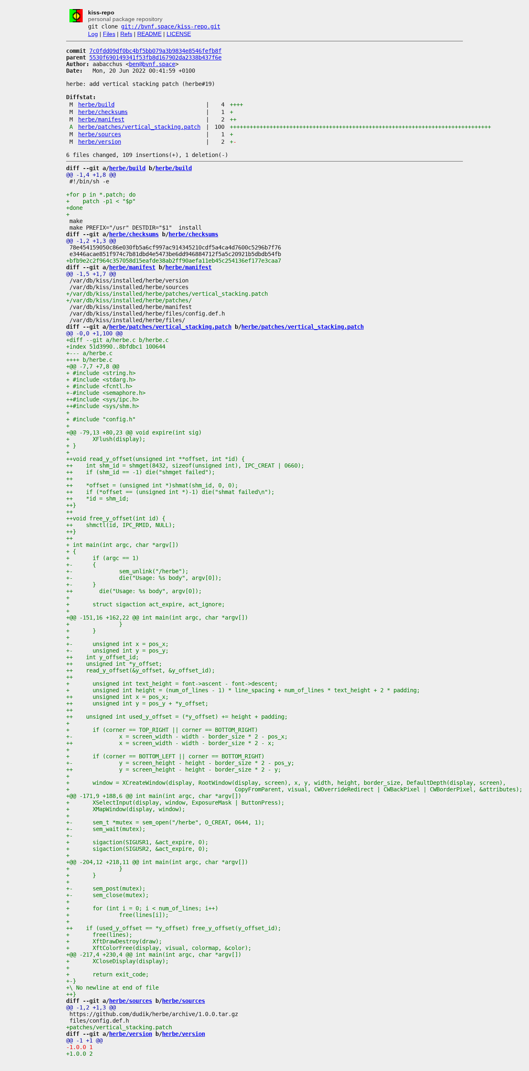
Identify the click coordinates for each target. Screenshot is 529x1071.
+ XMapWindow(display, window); (125, 809)
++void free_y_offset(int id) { (115, 518)
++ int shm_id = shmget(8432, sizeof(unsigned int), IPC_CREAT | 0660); (185, 465)
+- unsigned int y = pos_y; (117, 650)
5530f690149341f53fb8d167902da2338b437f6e (155, 57)
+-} (71, 981)
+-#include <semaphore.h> (105, 392)
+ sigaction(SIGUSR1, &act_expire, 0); (137, 842)
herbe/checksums (103, 112)
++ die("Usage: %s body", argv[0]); (134, 591)
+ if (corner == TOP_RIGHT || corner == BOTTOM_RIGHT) (162, 730)
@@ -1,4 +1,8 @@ (91, 174)
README (149, 34)
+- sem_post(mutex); (105, 888)
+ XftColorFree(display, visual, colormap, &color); (158, 948)
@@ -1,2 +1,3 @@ (91, 240)
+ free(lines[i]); (117, 915)
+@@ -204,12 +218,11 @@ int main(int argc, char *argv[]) (157, 862)
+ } (71, 445)
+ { (71, 551)
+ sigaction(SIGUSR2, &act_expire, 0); (137, 848)
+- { (81, 564)
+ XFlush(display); (105, 439)
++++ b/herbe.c (89, 359)
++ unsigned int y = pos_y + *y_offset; (137, 703)
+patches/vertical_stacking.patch (119, 1027)
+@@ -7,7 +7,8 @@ (92, 366)
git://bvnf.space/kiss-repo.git (170, 26)
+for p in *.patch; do (101, 194)
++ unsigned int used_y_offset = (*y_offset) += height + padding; (177, 716)
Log (93, 34)
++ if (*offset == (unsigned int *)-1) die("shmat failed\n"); (170, 492)
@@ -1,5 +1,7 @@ (91, 274)
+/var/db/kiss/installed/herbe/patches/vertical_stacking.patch (167, 293)
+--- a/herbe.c (89, 353)
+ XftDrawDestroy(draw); (114, 941)
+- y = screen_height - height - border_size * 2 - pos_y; (180, 763)
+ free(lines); (99, 934)
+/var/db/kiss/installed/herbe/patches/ (129, 300)
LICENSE (179, 34)
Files (109, 34)
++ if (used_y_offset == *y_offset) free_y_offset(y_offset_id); (173, 928)
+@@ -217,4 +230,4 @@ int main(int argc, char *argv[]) (153, 954)
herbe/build (96, 104)
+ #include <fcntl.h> (99, 386)
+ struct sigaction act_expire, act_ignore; (145, 604)
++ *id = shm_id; (97, 498)
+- (69, 835)
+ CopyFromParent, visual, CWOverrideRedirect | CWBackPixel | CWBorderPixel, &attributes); (294, 789)
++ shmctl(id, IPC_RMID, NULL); (120, 525)
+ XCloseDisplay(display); (117, 961)
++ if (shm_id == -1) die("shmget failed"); (140, 472)
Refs (126, 34)
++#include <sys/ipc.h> (102, 399)
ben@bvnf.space (152, 64)
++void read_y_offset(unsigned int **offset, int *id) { (155, 459)
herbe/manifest (101, 119)
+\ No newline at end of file (112, 987)
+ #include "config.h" (101, 419)
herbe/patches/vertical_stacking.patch (139, 126)
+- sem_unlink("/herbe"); (127, 571)
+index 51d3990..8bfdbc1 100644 (115, 346)
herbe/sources (99, 134)
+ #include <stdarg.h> (101, 379)
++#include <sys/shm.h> (102, 406)
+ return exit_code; (107, 974)
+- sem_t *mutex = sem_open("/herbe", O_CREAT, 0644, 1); (165, 822)
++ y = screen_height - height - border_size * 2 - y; (173, 769)
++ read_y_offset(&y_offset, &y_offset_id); (140, 670)
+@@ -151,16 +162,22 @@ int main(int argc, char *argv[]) (157, 617)
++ (69, 478)
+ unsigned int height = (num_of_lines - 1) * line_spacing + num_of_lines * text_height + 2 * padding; (243, 690)
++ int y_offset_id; (102, 657)
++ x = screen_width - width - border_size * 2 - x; (170, 743)
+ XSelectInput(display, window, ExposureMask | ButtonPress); (175, 802)
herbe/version (99, 141)
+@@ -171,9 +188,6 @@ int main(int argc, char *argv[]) (153, 796)
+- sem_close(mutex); (107, 895)
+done (74, 207)
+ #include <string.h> (101, 373)
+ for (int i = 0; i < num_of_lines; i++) (142, 908)
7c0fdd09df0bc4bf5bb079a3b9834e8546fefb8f (155, 50)
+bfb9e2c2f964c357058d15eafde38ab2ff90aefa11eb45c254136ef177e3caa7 (173, 260)
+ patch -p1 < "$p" (101, 201)
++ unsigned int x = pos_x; (117, 696)
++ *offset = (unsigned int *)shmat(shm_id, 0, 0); (152, 485)
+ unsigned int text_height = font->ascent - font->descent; (172, 683)
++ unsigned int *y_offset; (114, 663)
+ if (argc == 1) (102, 558)
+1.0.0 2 (79, 1053)
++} (71, 505)
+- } (81, 584)
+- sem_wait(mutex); (105, 829)
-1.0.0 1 (81, 1047)
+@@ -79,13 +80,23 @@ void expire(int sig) (134, 432)
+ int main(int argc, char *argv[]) (122, 544)
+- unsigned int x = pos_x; (117, 644)
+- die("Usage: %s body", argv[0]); (144, 578)
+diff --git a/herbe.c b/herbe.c (117, 340)
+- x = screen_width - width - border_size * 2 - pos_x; (177, 736)
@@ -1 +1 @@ (84, 1040)
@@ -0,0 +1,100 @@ (94, 333)
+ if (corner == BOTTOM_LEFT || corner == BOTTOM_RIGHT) (165, 756)
